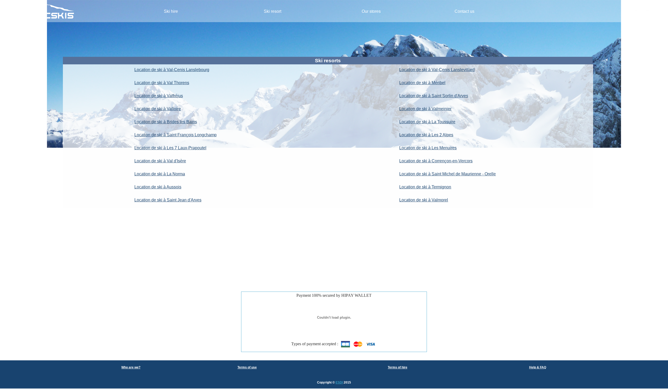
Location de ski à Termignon (425, 187)
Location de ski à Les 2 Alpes (426, 135)
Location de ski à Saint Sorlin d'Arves (433, 96)
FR (629, 11)
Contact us (464, 11)
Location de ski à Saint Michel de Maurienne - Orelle (447, 174)
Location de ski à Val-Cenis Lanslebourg (171, 69)
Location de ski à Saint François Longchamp (175, 135)
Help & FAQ (537, 367)
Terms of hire (397, 367)
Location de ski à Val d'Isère (160, 161)
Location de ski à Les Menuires (428, 148)
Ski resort (272, 11)
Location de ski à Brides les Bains (165, 122)
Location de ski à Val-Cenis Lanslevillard (437, 69)
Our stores (371, 11)
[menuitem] (171, 12)
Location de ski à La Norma (159, 174)
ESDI (339, 382)
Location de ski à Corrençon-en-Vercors (436, 161)
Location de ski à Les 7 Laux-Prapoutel (170, 148)
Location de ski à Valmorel (423, 200)
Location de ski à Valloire (157, 109)
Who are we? (130, 367)
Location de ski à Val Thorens (161, 83)
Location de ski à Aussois (157, 187)
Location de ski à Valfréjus (158, 96)
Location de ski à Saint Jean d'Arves (167, 200)
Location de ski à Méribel (422, 83)
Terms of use (247, 367)
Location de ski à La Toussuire (427, 122)
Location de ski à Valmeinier (425, 109)
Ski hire (171, 11)
